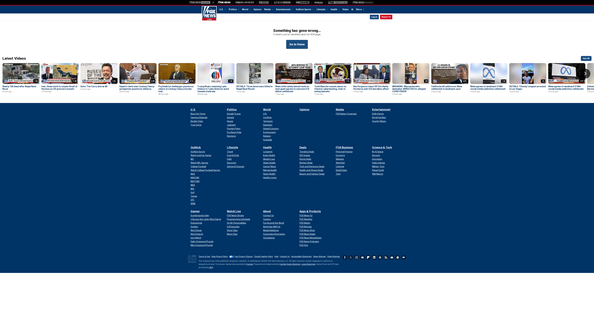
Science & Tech (382, 147)
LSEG (211, 267)
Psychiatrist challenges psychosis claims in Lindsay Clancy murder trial (176, 89)
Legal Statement (308, 264)
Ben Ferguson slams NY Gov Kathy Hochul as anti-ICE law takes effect (371, 87)
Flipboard (368, 257)
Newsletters (392, 257)
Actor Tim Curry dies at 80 (93, 86)
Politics (233, 9)
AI (352, 9)
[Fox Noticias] (337, 2)
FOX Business (344, 147)
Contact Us (285, 256)
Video (345, 9)
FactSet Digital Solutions (290, 264)
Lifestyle (321, 9)
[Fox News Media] (224, 2)
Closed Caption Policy (263, 256)
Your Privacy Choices (244, 256)
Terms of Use (204, 256)
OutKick (196, 147)
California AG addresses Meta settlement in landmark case (446, 87)
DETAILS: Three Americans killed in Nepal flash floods (254, 87)
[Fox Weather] (302, 2)
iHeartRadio (403, 257)
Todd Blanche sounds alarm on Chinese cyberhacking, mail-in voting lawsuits (330, 89)
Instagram (356, 257)
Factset (250, 264)
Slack (380, 257)
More (359, 9)
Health (334, 9)
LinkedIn (374, 257)
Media (267, 9)
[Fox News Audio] (282, 2)
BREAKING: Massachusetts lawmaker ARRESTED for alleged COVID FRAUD (409, 89)
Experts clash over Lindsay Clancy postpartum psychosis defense (136, 87)
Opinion (257, 9)
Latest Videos (14, 58)
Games (195, 211)
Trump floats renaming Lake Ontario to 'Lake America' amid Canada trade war (213, 89)
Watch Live (234, 211)
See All (586, 58)
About (267, 211)
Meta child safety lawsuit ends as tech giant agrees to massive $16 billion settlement (292, 89)
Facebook (344, 257)
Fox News (209, 13)
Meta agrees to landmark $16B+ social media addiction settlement (488, 87)
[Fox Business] (245, 2)
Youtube (362, 257)
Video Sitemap (333, 256)
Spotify (397, 257)
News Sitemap (319, 256)
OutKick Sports (304, 9)
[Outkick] (318, 2)
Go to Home (297, 44)
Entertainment (283, 9)
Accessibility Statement (301, 256)
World (245, 9)
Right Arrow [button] (585, 74)
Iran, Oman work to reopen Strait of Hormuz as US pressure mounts (59, 87)
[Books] (363, 2)
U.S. (221, 9)
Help (276, 256)
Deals (302, 147)
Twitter (350, 257)
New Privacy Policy (220, 256)
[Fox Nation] (264, 2)
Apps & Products (310, 211)
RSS (386, 257)
